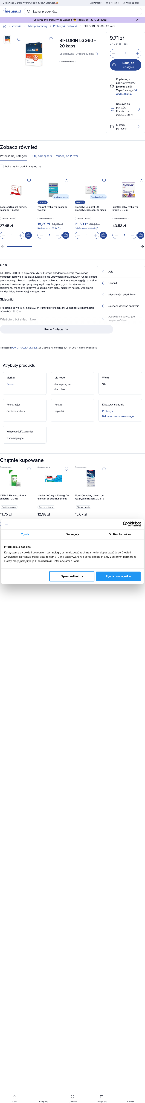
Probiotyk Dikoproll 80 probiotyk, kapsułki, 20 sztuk (90, 208)
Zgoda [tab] (25, 534)
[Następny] (142, 246)
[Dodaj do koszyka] (28, 235)
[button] (96, 53)
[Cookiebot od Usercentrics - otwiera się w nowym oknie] (125, 524)
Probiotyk (107, 411)
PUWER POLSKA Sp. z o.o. (24, 347)
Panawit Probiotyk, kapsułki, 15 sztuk (52, 208)
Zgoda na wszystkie (118, 576)
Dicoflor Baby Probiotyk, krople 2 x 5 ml (125, 208)
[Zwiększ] (137, 53)
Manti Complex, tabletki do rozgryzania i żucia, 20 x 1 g (89, 497)
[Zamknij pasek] (137, 20)
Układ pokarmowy (37, 26)
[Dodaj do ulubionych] (51, 39)
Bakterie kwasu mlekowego (118, 416)
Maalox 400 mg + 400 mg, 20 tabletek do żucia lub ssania (53, 497)
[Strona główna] (4, 26)
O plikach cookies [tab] (120, 534)
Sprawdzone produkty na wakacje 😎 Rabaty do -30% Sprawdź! (70, 20)
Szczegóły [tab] (72, 534)
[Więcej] (138, 126)
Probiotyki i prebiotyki (65, 26)
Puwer (10, 384)
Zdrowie (16, 26)
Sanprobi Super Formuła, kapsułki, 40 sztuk (13, 208)
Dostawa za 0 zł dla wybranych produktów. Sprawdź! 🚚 (30, 3)
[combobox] (83, 11)
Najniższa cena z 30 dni (47, 228)
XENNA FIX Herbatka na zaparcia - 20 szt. (13, 497)
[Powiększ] (19, 39)
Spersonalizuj (69, 576)
